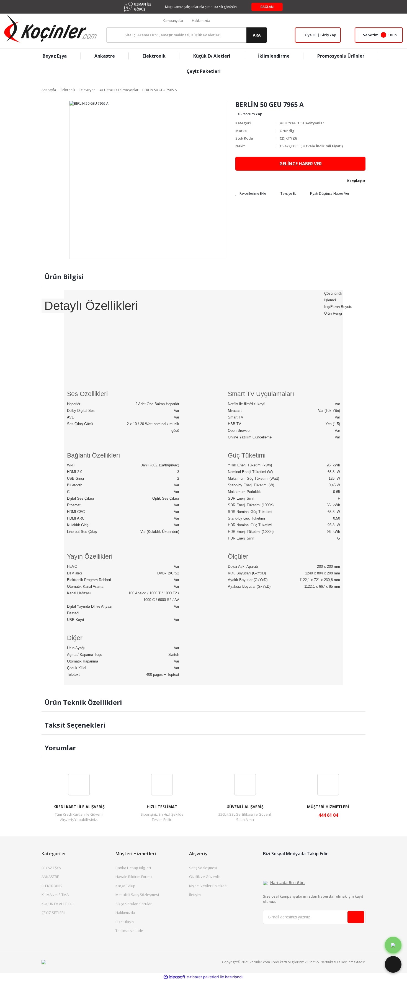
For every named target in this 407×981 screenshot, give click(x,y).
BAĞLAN (267, 6)
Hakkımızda (201, 20)
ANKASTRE (50, 876)
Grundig (287, 130)
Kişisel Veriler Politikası (208, 885)
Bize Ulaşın (124, 921)
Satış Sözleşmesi (203, 867)
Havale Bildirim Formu (133, 876)
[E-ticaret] (203, 976)
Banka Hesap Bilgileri (133, 867)
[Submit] (355, 917)
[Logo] (50, 29)
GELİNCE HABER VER (300, 164)
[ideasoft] (174, 977)
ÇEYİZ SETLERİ (53, 912)
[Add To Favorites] (250, 193)
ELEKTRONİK (52, 885)
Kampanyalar (173, 20)
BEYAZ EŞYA (51, 867)
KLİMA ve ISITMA (55, 894)
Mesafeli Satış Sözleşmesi (137, 894)
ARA (257, 35)
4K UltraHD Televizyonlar (302, 122)
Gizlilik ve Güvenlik (205, 876)
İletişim (195, 894)
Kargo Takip (125, 885)
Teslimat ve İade (129, 930)
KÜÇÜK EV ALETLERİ (58, 903)
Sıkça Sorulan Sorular (133, 903)
